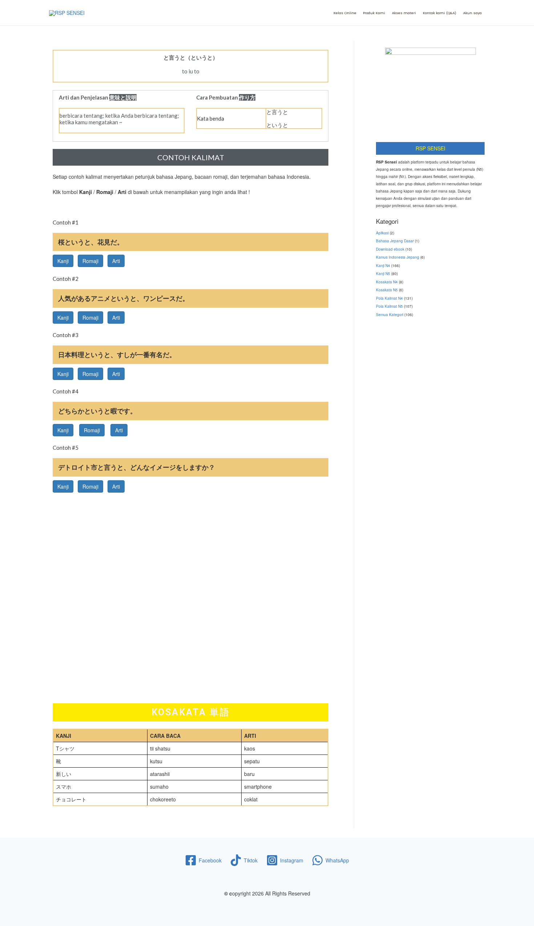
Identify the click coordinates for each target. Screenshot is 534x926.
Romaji (90, 260)
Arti (116, 260)
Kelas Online (344, 13)
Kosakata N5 (387, 289)
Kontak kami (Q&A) (439, 13)
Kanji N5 (383, 273)
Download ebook (390, 249)
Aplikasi (382, 232)
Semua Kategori (389, 314)
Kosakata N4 (387, 281)
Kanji (63, 260)
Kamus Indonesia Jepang (397, 257)
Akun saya (472, 13)
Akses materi (404, 13)
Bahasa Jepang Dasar (395, 240)
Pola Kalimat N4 (389, 298)
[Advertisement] (190, 543)
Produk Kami (374, 13)
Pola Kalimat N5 (389, 306)
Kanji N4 (383, 265)
